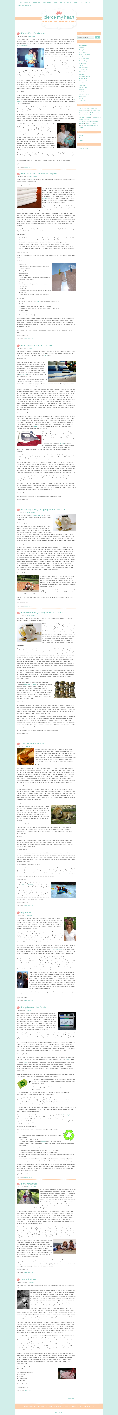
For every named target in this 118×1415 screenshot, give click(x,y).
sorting (62, 443)
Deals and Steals (84, 58)
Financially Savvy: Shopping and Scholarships (43, 509)
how (31, 179)
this (20, 420)
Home (19, 2)
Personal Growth (24, 5)
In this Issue (82, 85)
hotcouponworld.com (30, 684)
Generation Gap (28, 167)
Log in (91, 1406)
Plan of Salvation (95, 110)
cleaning (36, 426)
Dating (81, 56)
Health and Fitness (84, 76)
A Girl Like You (83, 45)
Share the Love (28, 1279)
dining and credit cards (36, 515)
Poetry (81, 138)
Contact (27, 2)
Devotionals (82, 63)
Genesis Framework (71, 1406)
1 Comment (32, 36)
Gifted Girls (82, 72)
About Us (36, 2)
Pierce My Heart (59, 17)
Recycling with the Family (33, 1007)
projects (43, 1141)
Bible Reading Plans (50, 2)
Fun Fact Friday (83, 67)
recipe (69, 874)
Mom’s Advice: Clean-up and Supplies (39, 173)
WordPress (84, 1406)
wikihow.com (23, 374)
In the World (82, 83)
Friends (81, 65)
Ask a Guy (82, 47)
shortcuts (45, 198)
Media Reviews (83, 148)
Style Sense (82, 96)
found (68, 1059)
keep (46, 355)
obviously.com (67, 1102)
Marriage (81, 89)
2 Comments (29, 915)
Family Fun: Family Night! (33, 33)
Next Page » (72, 1398)
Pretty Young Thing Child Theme (49, 1406)
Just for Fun (85, 2)
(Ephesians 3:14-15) (27, 885)
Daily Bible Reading (84, 54)
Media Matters (83, 92)
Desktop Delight (83, 61)
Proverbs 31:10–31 (56, 949)
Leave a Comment (32, 176)
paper (25, 1062)
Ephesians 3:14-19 (22, 45)
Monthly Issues (65, 2)
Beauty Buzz (82, 50)
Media (76, 2)
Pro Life (81, 140)
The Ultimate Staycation (33, 743)
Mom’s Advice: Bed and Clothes (36, 345)
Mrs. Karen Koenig (84, 117)
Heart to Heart (83, 78)
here (31, 459)
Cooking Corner (83, 52)
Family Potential (29, 1183)
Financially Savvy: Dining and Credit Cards (42, 612)
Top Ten (81, 98)
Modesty (81, 135)
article (37, 301)
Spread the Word (84, 94)
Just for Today (83, 87)
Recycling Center (68, 1115)
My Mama (26, 912)
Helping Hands (83, 80)
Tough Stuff (82, 100)
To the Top (59, 1412)
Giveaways (82, 74)
